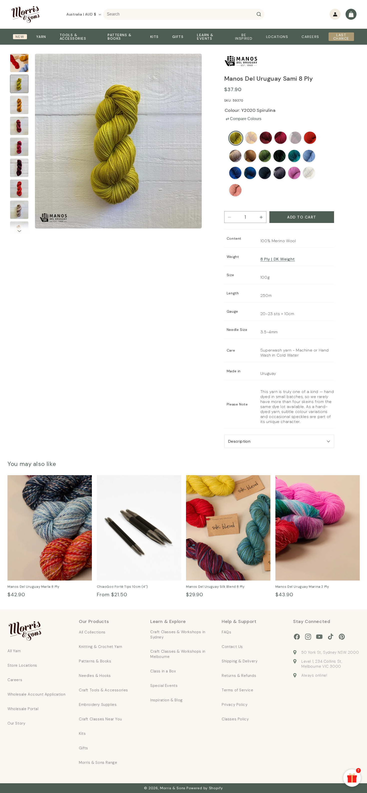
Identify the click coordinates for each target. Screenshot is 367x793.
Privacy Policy (234, 704)
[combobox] (183, 14)
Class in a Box (163, 671)
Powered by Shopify (204, 788)
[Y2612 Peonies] (294, 173)
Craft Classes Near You (100, 719)
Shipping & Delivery (239, 661)
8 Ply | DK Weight (277, 259)
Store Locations (22, 665)
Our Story (16, 723)
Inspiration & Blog (166, 700)
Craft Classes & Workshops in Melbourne (177, 654)
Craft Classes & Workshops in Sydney (177, 634)
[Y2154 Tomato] (310, 138)
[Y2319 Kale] (279, 156)
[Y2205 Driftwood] (235, 156)
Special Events (164, 685)
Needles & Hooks (95, 675)
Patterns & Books (95, 661)
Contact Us (232, 646)
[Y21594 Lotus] (235, 190)
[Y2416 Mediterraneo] (235, 173)
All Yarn (14, 650)
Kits (82, 733)
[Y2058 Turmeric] (251, 138)
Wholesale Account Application (36, 694)
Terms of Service (237, 690)
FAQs (226, 632)
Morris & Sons (172, 788)
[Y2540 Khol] (279, 173)
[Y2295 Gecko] (265, 156)
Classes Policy (235, 719)
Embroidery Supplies (98, 704)
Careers (14, 679)
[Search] (259, 14)
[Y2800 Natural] (309, 173)
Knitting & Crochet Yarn (100, 646)
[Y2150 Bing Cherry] (295, 138)
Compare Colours (243, 119)
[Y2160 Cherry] (280, 138)
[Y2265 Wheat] (250, 156)
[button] (351, 14)
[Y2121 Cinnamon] (266, 138)
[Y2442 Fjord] (250, 173)
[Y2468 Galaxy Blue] (265, 173)
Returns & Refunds (239, 675)
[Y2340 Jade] (294, 156)
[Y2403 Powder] (309, 156)
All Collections (92, 632)
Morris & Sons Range (98, 762)
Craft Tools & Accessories (103, 690)
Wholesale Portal (23, 708)
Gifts (83, 748)
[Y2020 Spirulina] (235, 138)
